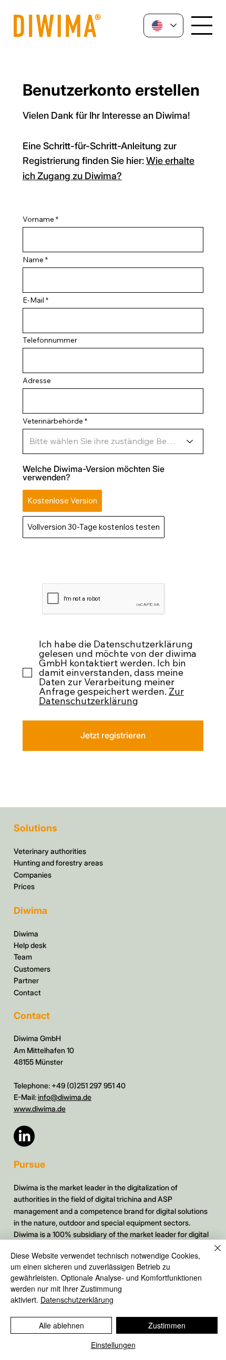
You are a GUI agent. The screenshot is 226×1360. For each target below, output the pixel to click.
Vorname (38, 219)
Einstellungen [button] (113, 1345)
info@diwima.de (64, 1097)
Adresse (37, 380)
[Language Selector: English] (163, 25)
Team (23, 956)
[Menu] (201, 25)
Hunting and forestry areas (58, 862)
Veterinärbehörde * (55, 421)
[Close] (211, 1254)
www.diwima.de (40, 1108)
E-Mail (33, 300)
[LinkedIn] (24, 1136)
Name (33, 259)
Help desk (30, 945)
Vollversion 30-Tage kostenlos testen (93, 527)
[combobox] (113, 401)
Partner (26, 980)
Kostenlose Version (62, 501)
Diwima (26, 933)
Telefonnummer (50, 340)
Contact (27, 992)
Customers (32, 968)
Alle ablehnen (61, 1325)
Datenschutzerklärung (77, 1299)
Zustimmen (167, 1325)
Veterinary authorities (50, 851)
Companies (33, 874)
